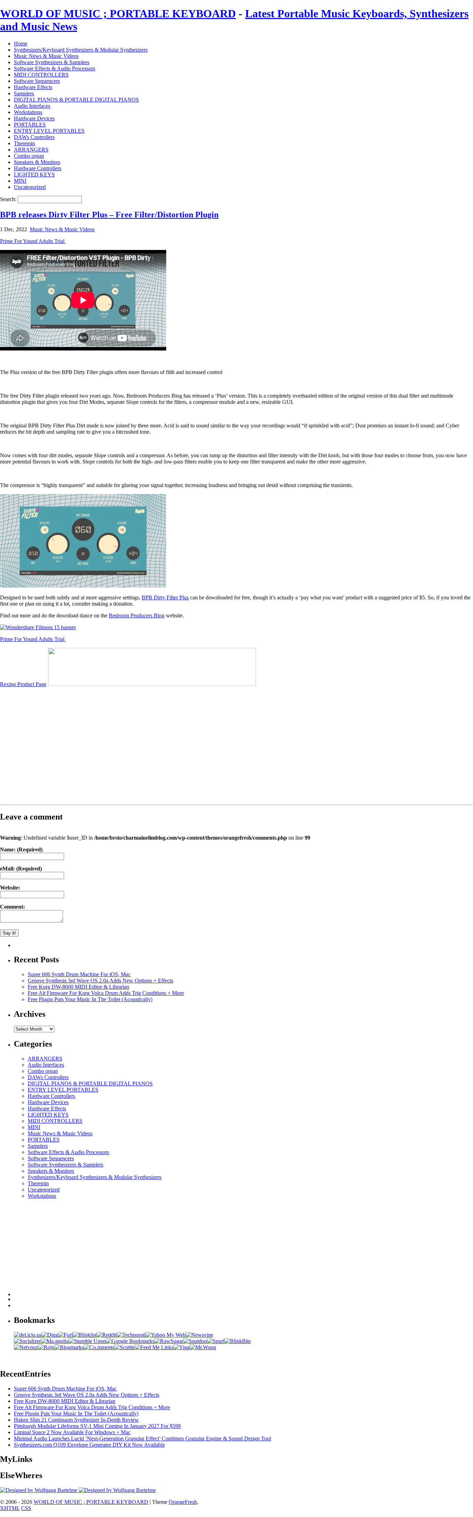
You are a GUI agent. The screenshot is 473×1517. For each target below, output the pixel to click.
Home (20, 43)
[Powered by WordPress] (39, 1490)
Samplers (24, 93)
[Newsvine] (199, 1335)
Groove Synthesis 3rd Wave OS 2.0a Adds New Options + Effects (100, 980)
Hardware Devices (34, 118)
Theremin (24, 143)
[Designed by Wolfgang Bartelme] (117, 1490)
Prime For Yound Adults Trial (33, 241)
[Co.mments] (99, 1347)
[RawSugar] (168, 1341)
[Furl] (65, 1335)
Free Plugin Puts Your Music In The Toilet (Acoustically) (90, 999)
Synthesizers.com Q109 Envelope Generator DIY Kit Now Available (89, 1445)
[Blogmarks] (69, 1347)
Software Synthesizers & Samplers (51, 62)
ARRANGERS (31, 150)
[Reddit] (107, 1335)
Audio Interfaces (32, 106)
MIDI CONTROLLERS (41, 75)
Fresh (191, 1502)
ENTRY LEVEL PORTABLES (49, 131)
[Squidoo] (195, 1341)
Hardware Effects (33, 87)
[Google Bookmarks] (130, 1341)
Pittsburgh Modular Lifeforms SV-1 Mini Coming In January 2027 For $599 (97, 1426)
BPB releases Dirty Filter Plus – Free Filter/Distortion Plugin (109, 214)
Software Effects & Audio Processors (54, 68)
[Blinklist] (85, 1335)
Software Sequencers (37, 81)
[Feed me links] (154, 1347)
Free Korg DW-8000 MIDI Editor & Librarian (78, 987)
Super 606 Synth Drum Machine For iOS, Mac (79, 974)
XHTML (10, 1508)
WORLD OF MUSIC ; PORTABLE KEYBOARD (118, 13)
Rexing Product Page (23, 684)
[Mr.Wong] (203, 1347)
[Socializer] (27, 1341)
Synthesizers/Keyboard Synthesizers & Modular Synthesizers (81, 50)
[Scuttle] (124, 1347)
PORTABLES (30, 125)
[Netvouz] (26, 1347)
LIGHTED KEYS (34, 174)
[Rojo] (46, 1347)
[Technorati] (131, 1335)
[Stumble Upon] (87, 1341)
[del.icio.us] (28, 1335)
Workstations (28, 112)
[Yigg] (181, 1347)
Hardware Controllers (37, 168)
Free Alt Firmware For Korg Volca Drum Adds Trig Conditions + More (106, 993)
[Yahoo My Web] (165, 1335)
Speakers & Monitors (37, 162)
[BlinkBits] (237, 1341)
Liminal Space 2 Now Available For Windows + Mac (72, 1432)
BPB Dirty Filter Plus (165, 597)
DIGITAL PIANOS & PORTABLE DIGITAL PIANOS (76, 100)
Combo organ (29, 156)
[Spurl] (215, 1341)
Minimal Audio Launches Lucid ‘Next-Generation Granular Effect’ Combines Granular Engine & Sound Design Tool (142, 1438)
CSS (26, 1508)
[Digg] (50, 1335)
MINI (20, 181)
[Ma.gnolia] (55, 1341)
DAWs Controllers (34, 137)
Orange (177, 1502)
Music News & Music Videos (46, 56)
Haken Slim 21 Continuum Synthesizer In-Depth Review (76, 1420)
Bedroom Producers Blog (136, 615)
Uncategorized (30, 187)
